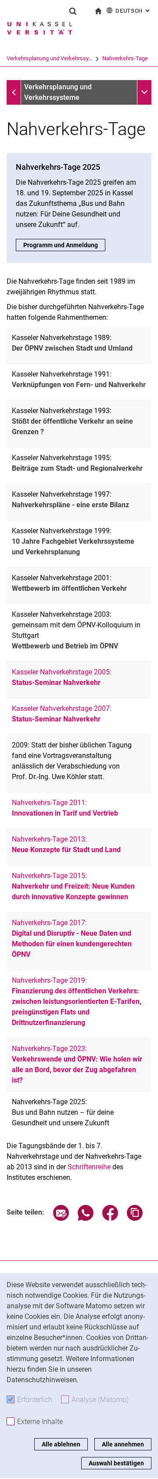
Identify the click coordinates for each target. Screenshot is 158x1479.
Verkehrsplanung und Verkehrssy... (49, 58)
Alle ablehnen (61, 1444)
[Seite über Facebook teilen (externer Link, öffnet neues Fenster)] (110, 1218)
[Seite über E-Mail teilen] (61, 1218)
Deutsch (133, 10)
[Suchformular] (72, 11)
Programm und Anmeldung (60, 245)
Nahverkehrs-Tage (125, 58)
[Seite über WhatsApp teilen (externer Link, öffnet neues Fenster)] (85, 1218)
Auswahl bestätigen (116, 1463)
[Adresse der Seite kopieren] (135, 1218)
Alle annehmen (123, 1444)
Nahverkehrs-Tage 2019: (76, 1001)
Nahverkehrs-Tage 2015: (73, 886)
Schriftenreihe (89, 1167)
